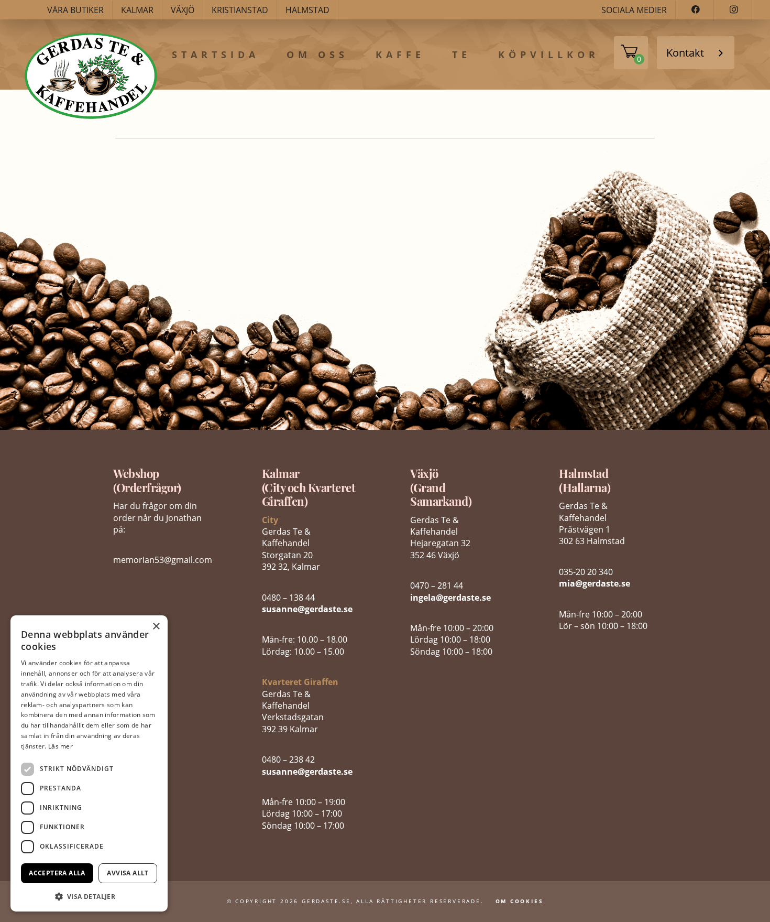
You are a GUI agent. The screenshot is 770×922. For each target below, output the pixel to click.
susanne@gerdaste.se (307, 609)
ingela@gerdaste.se (450, 597)
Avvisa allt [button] (127, 873)
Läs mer (60, 746)
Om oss (317, 55)
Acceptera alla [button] (57, 873)
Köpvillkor (548, 55)
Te (461, 55)
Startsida (215, 55)
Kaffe (400, 55)
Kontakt (685, 53)
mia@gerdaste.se (594, 583)
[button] (89, 895)
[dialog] (89, 763)
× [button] (156, 627)
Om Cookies (520, 901)
